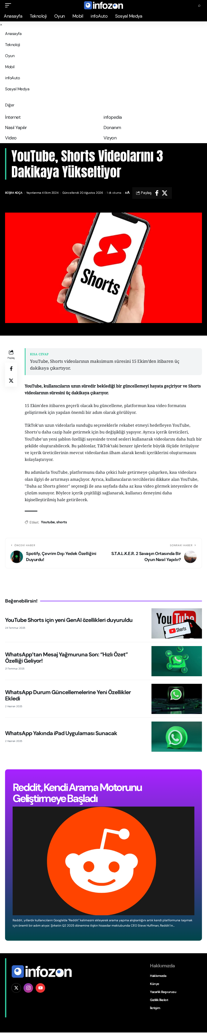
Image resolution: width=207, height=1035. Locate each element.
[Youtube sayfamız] (40, 988)
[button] (9, 5)
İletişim (155, 1008)
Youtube (48, 522)
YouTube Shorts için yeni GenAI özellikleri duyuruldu (69, 620)
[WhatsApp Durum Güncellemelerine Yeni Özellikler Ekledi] (176, 699)
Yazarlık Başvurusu (163, 992)
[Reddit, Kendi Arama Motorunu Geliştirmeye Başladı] (103, 861)
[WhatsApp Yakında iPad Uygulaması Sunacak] (176, 737)
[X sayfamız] (16, 988)
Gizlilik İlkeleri (159, 1000)
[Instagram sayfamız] (28, 988)
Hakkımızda (158, 976)
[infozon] (103, 5)
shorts (61, 522)
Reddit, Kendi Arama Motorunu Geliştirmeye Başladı (77, 792)
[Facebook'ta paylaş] (156, 193)
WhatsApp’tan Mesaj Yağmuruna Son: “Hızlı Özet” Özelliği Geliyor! (66, 657)
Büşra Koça (13, 193)
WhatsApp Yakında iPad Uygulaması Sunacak (61, 733)
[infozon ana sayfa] (41, 971)
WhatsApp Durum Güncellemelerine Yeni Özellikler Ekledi (68, 695)
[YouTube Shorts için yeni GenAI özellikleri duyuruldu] (176, 623)
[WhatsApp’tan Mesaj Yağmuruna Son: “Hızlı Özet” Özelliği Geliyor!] (176, 661)
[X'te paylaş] (164, 193)
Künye (154, 984)
